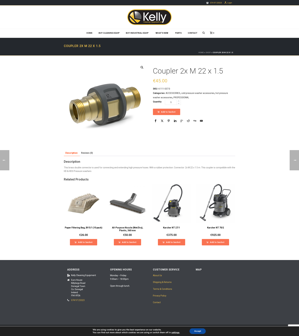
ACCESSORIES (173, 93)
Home (89, 33)
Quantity (157, 101)
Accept (197, 331)
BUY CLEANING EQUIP (109, 33)
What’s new (162, 33)
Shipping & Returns (162, 282)
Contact (192, 33)
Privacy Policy (159, 295)
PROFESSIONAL (181, 97)
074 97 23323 (216, 3)
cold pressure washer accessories (197, 93)
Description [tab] (71, 153)
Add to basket (168, 112)
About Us (157, 275)
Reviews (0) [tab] (87, 153)
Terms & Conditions (162, 289)
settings (175, 332)
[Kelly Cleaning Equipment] (149, 17)
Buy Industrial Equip (137, 33)
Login (229, 3)
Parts (178, 33)
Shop (208, 52)
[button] (142, 67)
